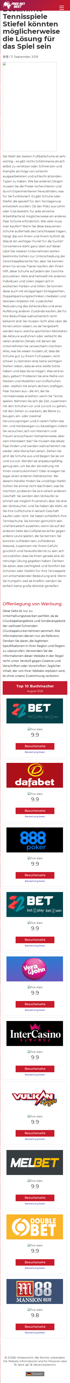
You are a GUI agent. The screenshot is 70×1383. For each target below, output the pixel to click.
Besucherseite (35, 746)
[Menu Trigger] (62, 7)
